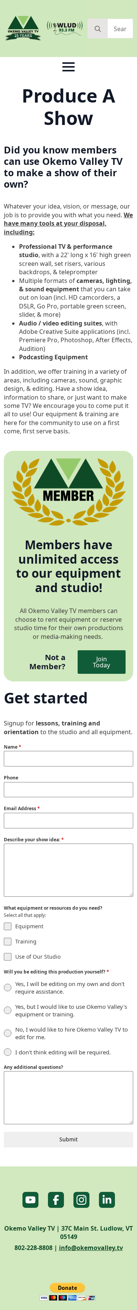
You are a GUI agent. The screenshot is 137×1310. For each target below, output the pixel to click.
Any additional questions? (33, 1067)
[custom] (30, 1200)
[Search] (98, 29)
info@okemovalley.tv (91, 1248)
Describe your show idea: (34, 839)
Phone (11, 777)
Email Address (22, 808)
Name (12, 747)
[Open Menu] (68, 67)
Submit (68, 1139)
